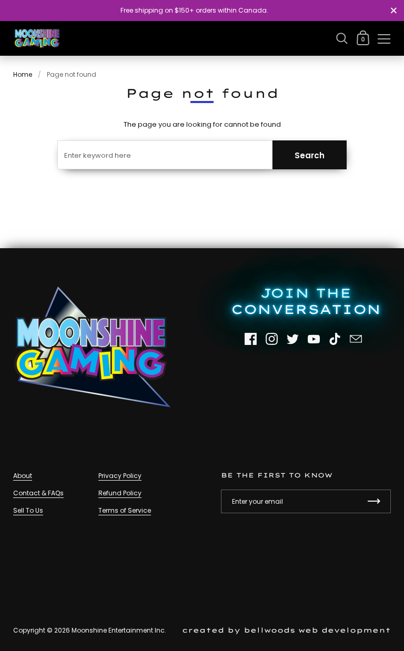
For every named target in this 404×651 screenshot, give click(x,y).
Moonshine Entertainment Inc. (119, 630)
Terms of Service (124, 510)
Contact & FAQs (38, 493)
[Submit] (374, 501)
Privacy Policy (120, 475)
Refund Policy (120, 493)
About (22, 475)
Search (310, 155)
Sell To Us (28, 510)
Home (22, 74)
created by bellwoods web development (286, 630)
